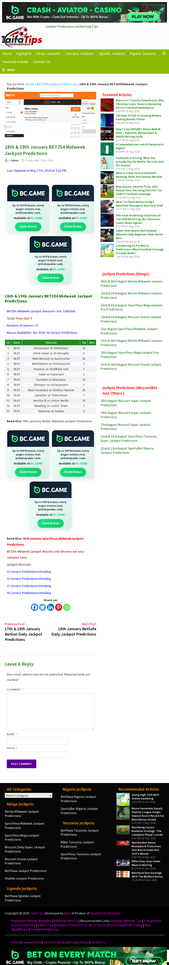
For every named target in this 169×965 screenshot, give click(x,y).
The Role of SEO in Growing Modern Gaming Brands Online (138, 117)
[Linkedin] (50, 607)
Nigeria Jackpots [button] (143, 53)
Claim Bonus (28, 226)
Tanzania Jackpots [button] (79, 53)
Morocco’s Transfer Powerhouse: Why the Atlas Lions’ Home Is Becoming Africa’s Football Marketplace (140, 104)
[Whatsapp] (66, 607)
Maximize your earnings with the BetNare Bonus (147, 874)
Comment (15, 689)
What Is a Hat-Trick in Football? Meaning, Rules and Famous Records (139, 175)
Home (7, 53)
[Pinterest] (58, 607)
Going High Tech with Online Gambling (145, 796)
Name (12, 734)
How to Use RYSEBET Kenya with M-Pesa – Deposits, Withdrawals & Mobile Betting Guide (138, 132)
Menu (11, 70)
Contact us (98, 942)
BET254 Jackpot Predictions (57, 84)
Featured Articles (15, 61)
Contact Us (41, 61)
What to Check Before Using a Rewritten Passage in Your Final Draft (139, 203)
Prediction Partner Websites (31, 921)
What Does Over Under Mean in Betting (146, 863)
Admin (15, 160)
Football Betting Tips (126, 921)
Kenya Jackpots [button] (48, 53)
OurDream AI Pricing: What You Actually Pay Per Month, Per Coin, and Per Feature (140, 161)
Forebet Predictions (45, 929)
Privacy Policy (78, 942)
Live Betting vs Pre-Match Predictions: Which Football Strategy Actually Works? (139, 249)
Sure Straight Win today (125, 925)
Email (12, 748)
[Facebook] (34, 607)
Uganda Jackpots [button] (111, 53)
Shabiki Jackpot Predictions (24, 878)
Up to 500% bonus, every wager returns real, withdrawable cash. (28, 209)
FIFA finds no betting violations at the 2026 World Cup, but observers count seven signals (138, 219)
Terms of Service (55, 942)
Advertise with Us (66, 921)
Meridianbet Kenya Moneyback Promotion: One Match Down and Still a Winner (146, 848)
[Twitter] (42, 607)
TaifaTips (36, 913)
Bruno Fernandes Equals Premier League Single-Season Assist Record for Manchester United (148, 813)
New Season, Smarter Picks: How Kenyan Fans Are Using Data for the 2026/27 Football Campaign (139, 190)
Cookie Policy (31, 942)
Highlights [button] (24, 53)
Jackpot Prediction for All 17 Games (81, 925)
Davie (68, 913)
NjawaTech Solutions (105, 913)
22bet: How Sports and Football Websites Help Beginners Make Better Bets (139, 234)
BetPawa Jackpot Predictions (25, 871)
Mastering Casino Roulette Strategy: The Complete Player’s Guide (147, 831)
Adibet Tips (46, 925)
